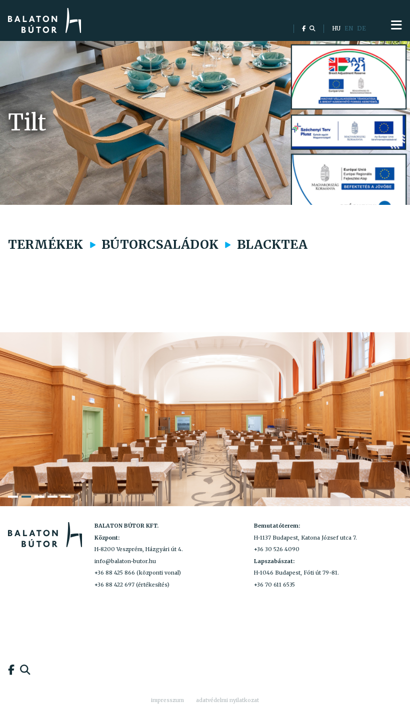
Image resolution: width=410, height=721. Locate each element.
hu (336, 28)
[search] (312, 28)
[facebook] (304, 28)
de (361, 28)
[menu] (396, 25)
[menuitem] (167, 700)
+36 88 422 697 (114, 585)
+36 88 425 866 (114, 573)
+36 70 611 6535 (274, 585)
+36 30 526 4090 (277, 549)
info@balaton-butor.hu (125, 561)
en (348, 28)
